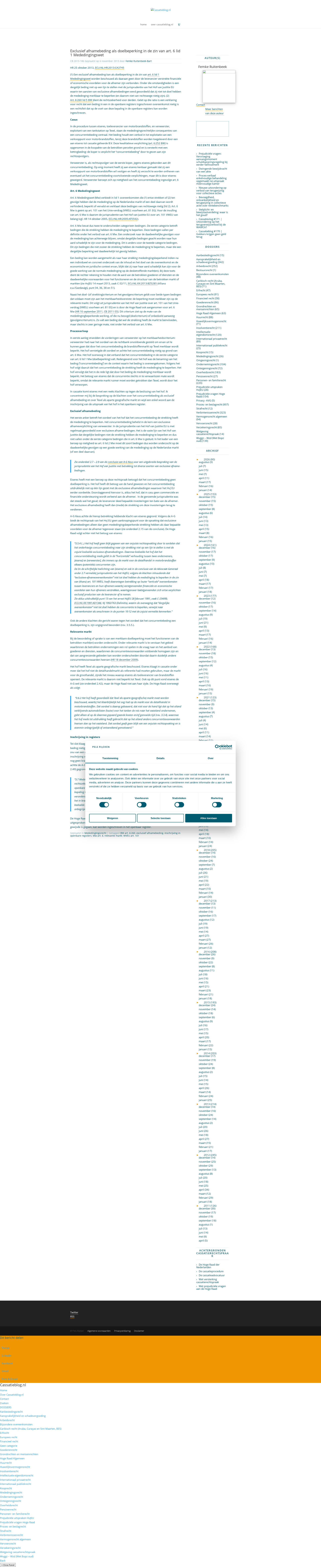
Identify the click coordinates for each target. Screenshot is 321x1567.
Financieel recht (205, 298)
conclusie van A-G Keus (120, 462)
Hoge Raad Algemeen (208, 313)
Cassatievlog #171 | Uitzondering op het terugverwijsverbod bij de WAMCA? (211, 223)
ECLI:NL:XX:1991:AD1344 (87, 603)
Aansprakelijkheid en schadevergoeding (208, 261)
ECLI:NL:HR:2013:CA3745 (109, 67)
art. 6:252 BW (157, 143)
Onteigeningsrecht (206, 368)
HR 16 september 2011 (89, 311)
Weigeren (112, 818)
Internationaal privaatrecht (211, 338)
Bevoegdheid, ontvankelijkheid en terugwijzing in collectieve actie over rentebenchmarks (212, 201)
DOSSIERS (5, 1407)
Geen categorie (8, 1445)
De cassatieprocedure (211, 1271)
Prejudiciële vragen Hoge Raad (210, 395)
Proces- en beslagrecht (209, 404)
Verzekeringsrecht (206, 427)
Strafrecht (201, 408)
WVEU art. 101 (131, 835)
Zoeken (4, 1403)
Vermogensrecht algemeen (211, 416)
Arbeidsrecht (203, 266)
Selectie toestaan (161, 818)
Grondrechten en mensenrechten (206, 308)
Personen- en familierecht (211, 380)
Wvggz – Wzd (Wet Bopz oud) (210, 439)
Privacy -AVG (203, 400)
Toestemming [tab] (110, 758)
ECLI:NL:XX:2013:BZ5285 (142, 283)
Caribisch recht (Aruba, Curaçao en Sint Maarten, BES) (210, 283)
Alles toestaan (208, 818)
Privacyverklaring (122, 1330)
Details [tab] (160, 758)
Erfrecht (200, 290)
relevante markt (113, 835)
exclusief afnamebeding (149, 833)
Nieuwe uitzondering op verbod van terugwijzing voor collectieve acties (211, 190)
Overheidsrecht (205, 372)
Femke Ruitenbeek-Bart (139, 61)
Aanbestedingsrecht (207, 255)
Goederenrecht (204, 302)
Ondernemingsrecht (207, 364)
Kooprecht (202, 352)
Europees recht (204, 294)
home (143, 24)
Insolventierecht (205, 327)
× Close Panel (7, 1564)
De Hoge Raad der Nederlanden (208, 1266)
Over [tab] (210, 758)
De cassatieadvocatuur (212, 1275)
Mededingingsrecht (95, 833)
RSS (72, 1316)
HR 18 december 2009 (124, 659)
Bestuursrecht (204, 270)
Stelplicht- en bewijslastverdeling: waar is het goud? (212, 212)
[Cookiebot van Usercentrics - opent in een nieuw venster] (217, 747)
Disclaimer (139, 1330)
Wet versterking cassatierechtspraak (207, 1281)
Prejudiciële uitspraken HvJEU (209, 388)
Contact (200, 104)
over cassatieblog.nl (162, 24)
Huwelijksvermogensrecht (211, 321)
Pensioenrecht (204, 376)
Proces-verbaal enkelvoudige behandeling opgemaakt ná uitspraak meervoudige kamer (211, 179)
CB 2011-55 (111, 311)
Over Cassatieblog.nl (12, 1394)
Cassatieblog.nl (13, 1384)
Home (3, 1390)
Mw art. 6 (98, 835)
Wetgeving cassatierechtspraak (207, 433)
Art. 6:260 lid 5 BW (81, 100)
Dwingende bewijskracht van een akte (211, 170)
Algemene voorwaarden (99, 1330)
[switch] (141, 804)
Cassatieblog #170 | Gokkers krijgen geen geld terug (211, 234)
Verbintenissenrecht (207, 412)
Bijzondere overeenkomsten (212, 274)
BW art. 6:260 (127, 833)
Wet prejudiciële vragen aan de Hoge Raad (211, 1287)
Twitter (74, 1312)
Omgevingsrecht (205, 360)
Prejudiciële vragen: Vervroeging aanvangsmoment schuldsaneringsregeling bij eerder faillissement (212, 159)
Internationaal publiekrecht (211, 345)
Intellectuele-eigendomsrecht (205, 333)
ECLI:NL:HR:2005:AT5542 (123, 218)
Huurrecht (202, 317)
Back (3, 1560)
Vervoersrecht (204, 423)
